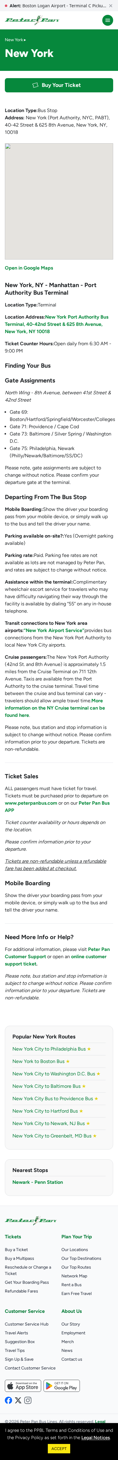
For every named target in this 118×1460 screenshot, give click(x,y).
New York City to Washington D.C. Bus (56, 1074)
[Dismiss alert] (110, 5)
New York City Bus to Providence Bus (55, 1098)
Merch (67, 1341)
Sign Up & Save (19, 1359)
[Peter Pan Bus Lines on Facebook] (8, 1400)
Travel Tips (15, 1350)
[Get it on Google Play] (62, 1386)
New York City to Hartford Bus (47, 1111)
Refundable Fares (21, 1291)
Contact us (71, 1359)
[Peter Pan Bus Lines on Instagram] (27, 1400)
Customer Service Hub (26, 1324)
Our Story (70, 1324)
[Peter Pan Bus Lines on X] (18, 1400)
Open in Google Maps (29, 268)
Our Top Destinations (81, 1258)
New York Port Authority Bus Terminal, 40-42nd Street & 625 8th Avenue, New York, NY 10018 (56, 324)
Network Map (74, 1276)
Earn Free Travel (76, 1293)
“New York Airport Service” (54, 630)
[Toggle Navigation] (107, 20)
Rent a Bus (71, 1284)
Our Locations (74, 1249)
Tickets (13, 1237)
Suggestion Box (20, 1341)
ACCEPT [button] (59, 1448)
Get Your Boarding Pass (27, 1282)
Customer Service (25, 1311)
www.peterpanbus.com (31, 803)
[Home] (32, 20)
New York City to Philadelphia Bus (51, 1049)
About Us (71, 1311)
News (67, 1350)
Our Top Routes (76, 1267)
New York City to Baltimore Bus (49, 1086)
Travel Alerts (16, 1333)
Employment (73, 1333)
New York (14, 39)
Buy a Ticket (16, 1249)
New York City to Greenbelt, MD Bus (54, 1136)
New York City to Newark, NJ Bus (51, 1123)
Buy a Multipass (19, 1258)
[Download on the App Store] (23, 1386)
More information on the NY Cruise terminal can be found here (55, 708)
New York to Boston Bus (41, 1061)
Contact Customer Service (30, 1368)
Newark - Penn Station (37, 1182)
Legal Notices (95, 1437)
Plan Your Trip (76, 1237)
